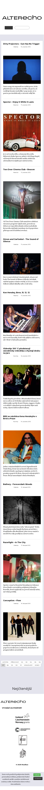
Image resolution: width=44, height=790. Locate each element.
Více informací (38, 778)
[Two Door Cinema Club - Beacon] (22, 200)
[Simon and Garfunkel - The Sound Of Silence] (22, 264)
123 (26, 662)
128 (8, 665)
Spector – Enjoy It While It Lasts (18, 102)
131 (21, 665)
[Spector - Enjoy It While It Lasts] (22, 132)
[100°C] (22, 380)
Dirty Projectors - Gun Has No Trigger (21, 44)
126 (40, 662)
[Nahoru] (41, 769)
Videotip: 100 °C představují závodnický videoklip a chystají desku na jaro (21, 350)
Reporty (15, 295)
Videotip (15, 47)
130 (17, 665)
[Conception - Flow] (22, 626)
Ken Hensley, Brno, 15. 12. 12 (16, 292)
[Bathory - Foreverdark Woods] (22, 510)
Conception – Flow (12, 600)
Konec (37, 665)
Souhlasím (37, 775)
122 (22, 662)
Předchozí (15, 662)
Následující (28, 665)
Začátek (5, 662)
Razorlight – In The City (14, 542)
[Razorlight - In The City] (22, 568)
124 (31, 662)
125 (35, 662)
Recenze (15, 105)
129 (12, 665)
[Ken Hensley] (22, 318)
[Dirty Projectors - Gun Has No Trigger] (22, 70)
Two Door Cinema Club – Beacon (19, 169)
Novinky (15, 356)
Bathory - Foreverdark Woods (17, 484)
